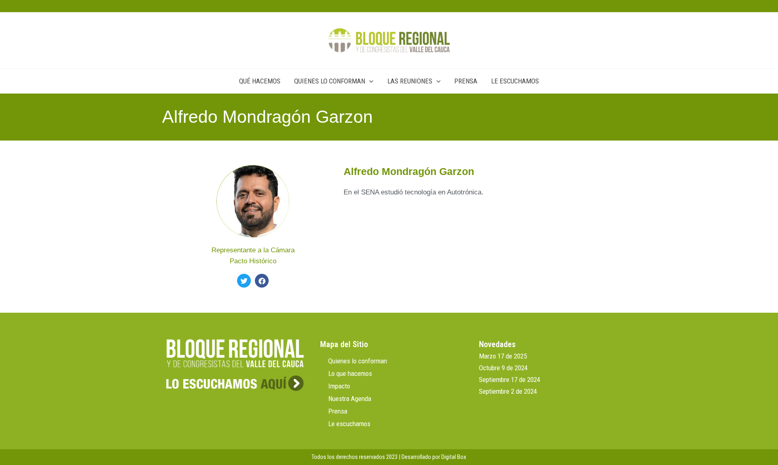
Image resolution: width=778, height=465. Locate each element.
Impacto (339, 386)
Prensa (337, 411)
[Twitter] (244, 281)
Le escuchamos (349, 424)
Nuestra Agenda (349, 399)
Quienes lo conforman (357, 361)
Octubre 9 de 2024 (503, 368)
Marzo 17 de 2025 (503, 356)
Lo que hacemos (350, 373)
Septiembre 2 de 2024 (508, 391)
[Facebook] (262, 281)
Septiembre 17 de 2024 (509, 379)
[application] (369, 81)
